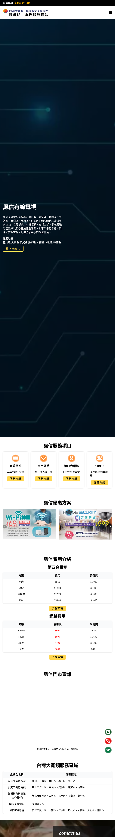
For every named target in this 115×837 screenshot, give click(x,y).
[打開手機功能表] (110, 12)
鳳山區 (7, 242)
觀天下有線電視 (17, 787)
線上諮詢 (11, 248)
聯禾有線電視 (16, 804)
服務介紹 (15, 478)
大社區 (49, 242)
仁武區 (23, 242)
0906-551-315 (23, 3)
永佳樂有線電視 (17, 781)
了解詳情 (57, 608)
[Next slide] (110, 527)
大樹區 (40, 242)
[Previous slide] (5, 527)
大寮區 (15, 242)
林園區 (57, 242)
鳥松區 (32, 242)
